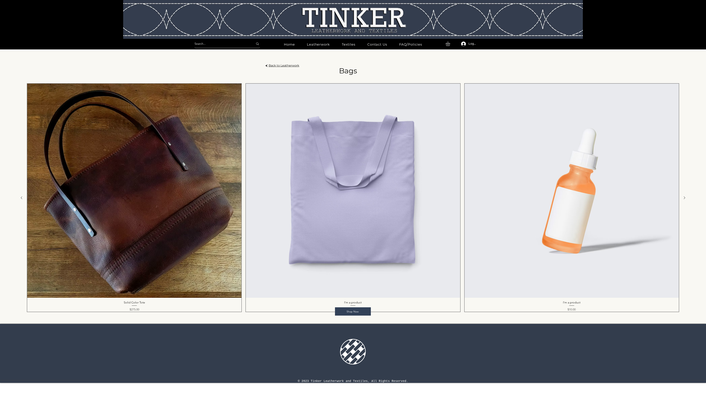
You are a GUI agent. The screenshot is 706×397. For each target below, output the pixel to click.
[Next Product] (684, 198)
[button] (450, 44)
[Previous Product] (21, 198)
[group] (353, 197)
